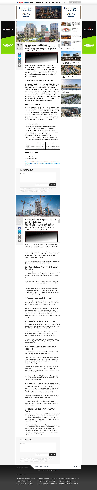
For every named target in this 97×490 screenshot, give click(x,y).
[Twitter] (19, 56)
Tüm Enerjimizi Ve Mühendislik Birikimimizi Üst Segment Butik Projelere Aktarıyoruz (69, 478)
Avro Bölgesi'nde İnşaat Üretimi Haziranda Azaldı (47, 481)
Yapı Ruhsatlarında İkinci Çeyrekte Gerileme (24, 480)
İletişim (44, 466)
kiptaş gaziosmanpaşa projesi (44, 161)
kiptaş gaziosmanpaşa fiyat (33, 163)
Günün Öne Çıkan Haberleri (21, 474)
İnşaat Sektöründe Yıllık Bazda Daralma (66, 484)
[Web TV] (73, 2)
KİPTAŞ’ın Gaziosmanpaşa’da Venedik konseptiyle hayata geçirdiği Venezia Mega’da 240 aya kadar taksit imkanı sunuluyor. (41, 48)
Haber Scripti (54, 470)
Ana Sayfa (36, 466)
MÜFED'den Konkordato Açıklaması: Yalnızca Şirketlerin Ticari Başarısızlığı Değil (47, 483)
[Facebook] (19, 54)
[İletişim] (77, 2)
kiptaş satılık (35, 161)
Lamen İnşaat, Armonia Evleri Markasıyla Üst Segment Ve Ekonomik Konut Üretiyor (47, 478)
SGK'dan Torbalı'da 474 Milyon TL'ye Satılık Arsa (25, 483)
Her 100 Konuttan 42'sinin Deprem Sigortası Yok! (25, 481)
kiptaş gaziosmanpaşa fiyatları (45, 163)
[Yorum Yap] (19, 66)
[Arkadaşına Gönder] (19, 61)
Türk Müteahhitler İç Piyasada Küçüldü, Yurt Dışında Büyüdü (25, 478)
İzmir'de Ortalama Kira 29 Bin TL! (65, 480)
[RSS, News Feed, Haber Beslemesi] (77, 466)
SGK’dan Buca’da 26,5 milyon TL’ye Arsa (45, 484)
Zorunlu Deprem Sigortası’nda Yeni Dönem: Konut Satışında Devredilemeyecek (46, 480)
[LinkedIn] (19, 59)
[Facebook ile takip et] (72, 466)
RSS (48, 466)
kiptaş (32, 161)
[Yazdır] (19, 63)
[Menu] (70, 2)
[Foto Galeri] (75, 2)
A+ (59, 45)
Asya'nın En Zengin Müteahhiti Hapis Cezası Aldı (25, 484)
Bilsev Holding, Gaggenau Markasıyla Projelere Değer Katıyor (68, 483)
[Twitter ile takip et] (74, 466)
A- (59, 47)
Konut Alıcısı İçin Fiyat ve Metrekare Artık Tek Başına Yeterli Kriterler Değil (68, 482)
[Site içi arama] (80, 2)
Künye (40, 466)
